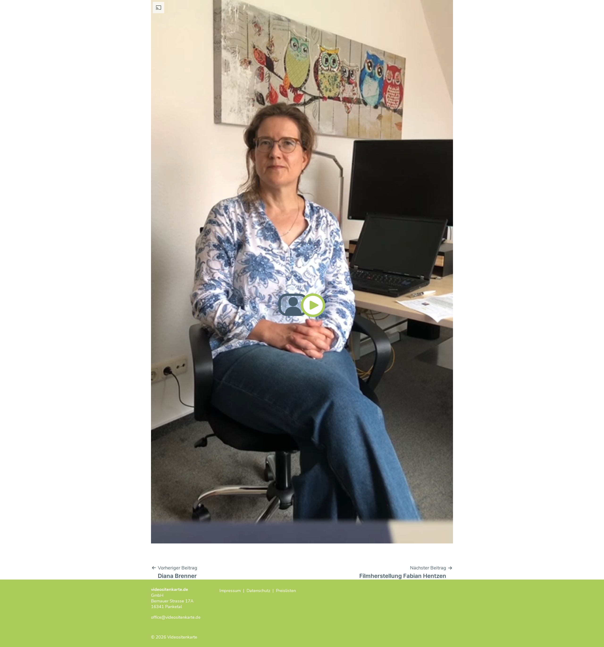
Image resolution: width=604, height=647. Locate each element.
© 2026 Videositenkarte (174, 637)
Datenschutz (258, 590)
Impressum (230, 590)
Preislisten (286, 590)
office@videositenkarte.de (176, 617)
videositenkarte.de (169, 589)
